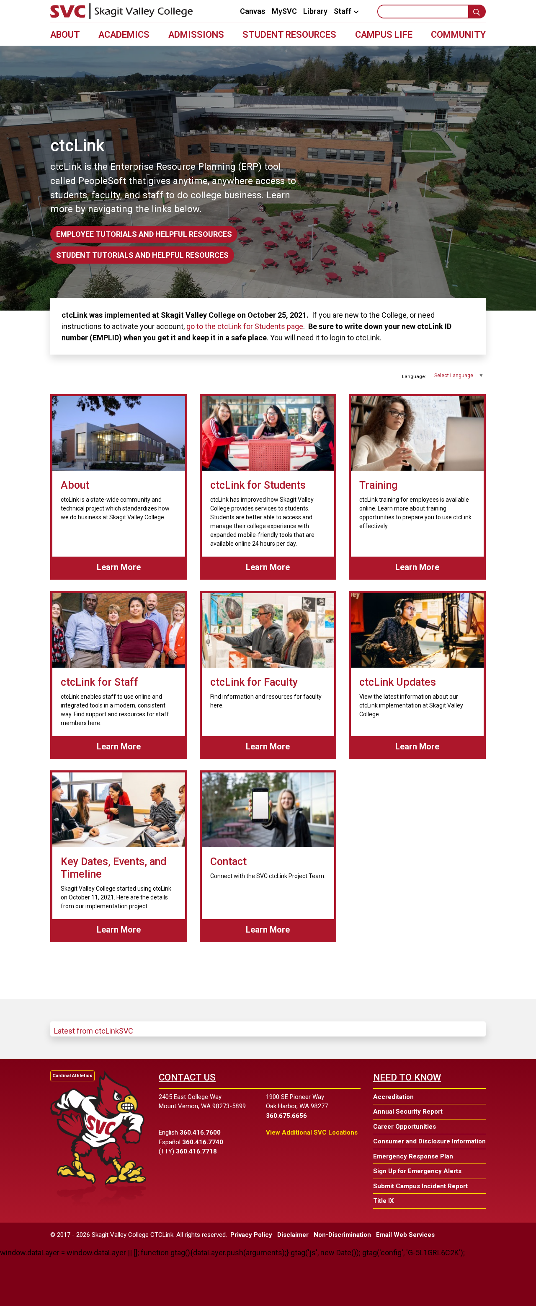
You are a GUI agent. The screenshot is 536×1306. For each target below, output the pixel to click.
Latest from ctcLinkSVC (93, 1030)
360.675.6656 (286, 1115)
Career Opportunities (404, 1126)
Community (458, 34)
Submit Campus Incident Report (420, 1186)
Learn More (133, 567)
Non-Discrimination (342, 1235)
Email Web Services (405, 1235)
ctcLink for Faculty (254, 682)
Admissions (196, 34)
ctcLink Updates (397, 682)
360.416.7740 (202, 1142)
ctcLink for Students (258, 485)
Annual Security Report (408, 1111)
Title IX (383, 1201)
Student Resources (289, 34)
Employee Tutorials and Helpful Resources (144, 234)
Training (378, 485)
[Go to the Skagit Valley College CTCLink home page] (121, 11)
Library (315, 11)
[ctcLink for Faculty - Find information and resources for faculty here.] (268, 630)
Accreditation (393, 1097)
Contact (228, 861)
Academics (123, 34)
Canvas (252, 11)
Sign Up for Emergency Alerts (417, 1171)
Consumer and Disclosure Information (429, 1141)
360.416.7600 (200, 1132)
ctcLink (77, 145)
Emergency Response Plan (413, 1156)
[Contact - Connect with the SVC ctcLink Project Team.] (268, 809)
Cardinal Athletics (72, 1075)
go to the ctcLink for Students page (244, 326)
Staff (342, 12)
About (65, 34)
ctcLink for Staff (99, 682)
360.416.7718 (196, 1151)
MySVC (284, 11)
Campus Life (383, 34)
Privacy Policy (251, 1235)
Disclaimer (293, 1235)
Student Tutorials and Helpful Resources (142, 255)
